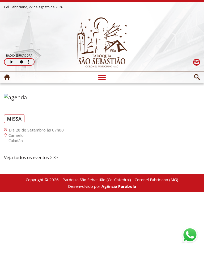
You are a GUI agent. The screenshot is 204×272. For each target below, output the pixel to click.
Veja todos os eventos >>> (31, 157)
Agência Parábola (118, 186)
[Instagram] (196, 62)
